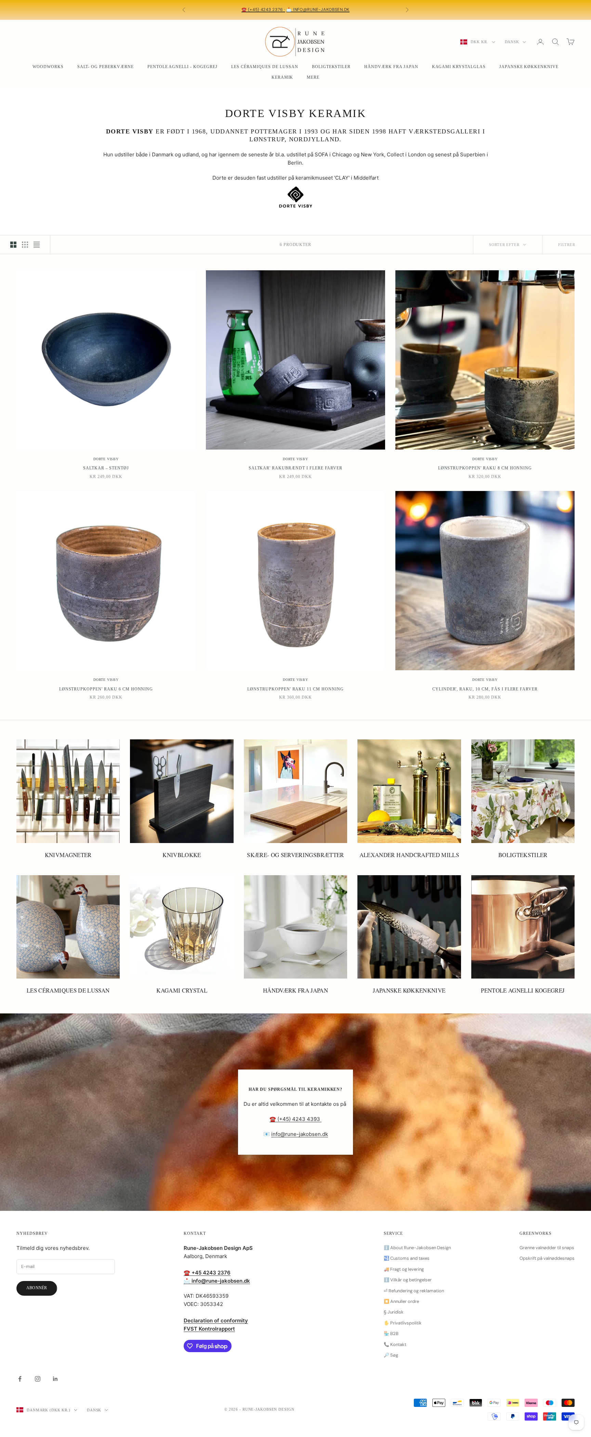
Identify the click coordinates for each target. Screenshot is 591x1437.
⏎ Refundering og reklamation (414, 1291)
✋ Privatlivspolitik (403, 1323)
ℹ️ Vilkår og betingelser (408, 1280)
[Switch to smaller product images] (25, 244)
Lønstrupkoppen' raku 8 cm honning (485, 468)
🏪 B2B (391, 1333)
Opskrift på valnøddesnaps (547, 1258)
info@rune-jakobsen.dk (299, 1134)
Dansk (512, 42)
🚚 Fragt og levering (404, 1269)
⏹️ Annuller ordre (401, 1301)
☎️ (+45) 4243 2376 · (263, 9)
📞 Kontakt (395, 1344)
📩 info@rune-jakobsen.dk (318, 9)
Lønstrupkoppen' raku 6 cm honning (106, 689)
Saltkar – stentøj (106, 468)
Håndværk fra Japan (391, 66)
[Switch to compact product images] (37, 244)
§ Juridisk (394, 1312)
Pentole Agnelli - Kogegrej (182, 66)
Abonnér (36, 1287)
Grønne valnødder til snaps (547, 1248)
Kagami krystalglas (459, 66)
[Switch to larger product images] (13, 244)
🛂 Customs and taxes (407, 1258)
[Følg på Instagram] (37, 1378)
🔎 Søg (391, 1355)
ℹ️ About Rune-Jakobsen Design (417, 1248)
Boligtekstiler (331, 66)
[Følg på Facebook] (19, 1378)
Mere (313, 77)
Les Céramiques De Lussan (264, 66)
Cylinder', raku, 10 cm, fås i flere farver (485, 689)
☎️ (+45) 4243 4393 (295, 1119)
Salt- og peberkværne (105, 66)
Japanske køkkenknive (529, 66)
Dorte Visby (106, 459)
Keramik (282, 77)
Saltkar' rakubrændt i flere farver (296, 468)
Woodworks (48, 66)
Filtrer (566, 245)
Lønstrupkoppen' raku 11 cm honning (295, 689)
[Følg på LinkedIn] (55, 1378)
